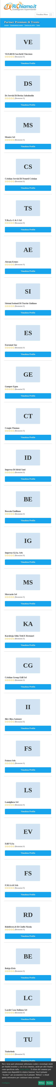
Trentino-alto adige (29, 25)
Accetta (49, 1083)
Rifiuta (41, 1083)
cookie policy (24, 1069)
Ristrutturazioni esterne (16, 25)
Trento (38, 25)
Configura (6, 1083)
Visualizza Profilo (28, 63)
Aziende (6, 25)
